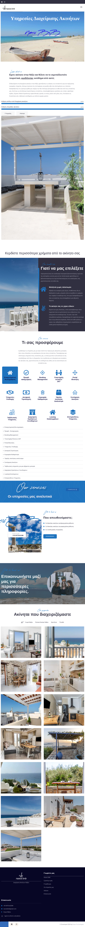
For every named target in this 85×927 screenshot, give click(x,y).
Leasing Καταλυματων (11, 474)
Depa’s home (10, 857)
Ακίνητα (22, 113)
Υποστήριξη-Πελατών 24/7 (12, 439)
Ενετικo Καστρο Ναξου (11, 651)
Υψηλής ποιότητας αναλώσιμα (13, 458)
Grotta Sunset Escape (13, 789)
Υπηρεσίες (8, 113)
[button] (42, 427)
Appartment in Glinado (56, 823)
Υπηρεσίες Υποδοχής (11, 446)
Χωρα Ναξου (51, 685)
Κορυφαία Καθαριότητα (11, 454)
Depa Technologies (78, 924)
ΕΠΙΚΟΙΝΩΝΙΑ (50, 536)
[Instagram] (17, 924)
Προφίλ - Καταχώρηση (11, 431)
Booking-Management (11, 435)
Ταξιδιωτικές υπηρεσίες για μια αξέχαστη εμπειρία (19, 466)
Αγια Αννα (50, 787)
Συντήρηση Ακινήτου (10, 462)
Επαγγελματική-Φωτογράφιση (13, 427)
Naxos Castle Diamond (14, 687)
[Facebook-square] (12, 924)
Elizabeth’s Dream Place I (15, 755)
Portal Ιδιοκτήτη (9, 443)
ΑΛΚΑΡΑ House (11, 823)
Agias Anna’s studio (55, 789)
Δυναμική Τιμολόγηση (11, 450)
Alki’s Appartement (54, 687)
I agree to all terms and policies (12, 916)
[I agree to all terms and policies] (2, 916)
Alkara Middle (10, 653)
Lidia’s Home (10, 721)
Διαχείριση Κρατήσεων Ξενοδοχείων (15, 470)
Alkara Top (51, 653)
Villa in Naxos (52, 755)
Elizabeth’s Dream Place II (57, 721)
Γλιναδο (49, 821)
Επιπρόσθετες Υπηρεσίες (12, 478)
